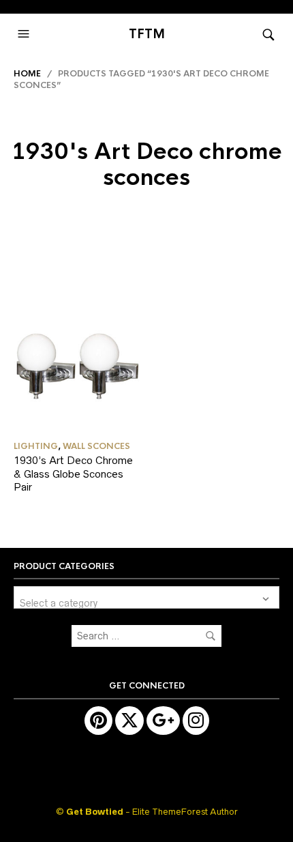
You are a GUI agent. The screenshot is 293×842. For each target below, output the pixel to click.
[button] (25, 34)
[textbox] (146, 597)
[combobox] (146, 597)
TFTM (147, 34)
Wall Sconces (96, 446)
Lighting (36, 446)
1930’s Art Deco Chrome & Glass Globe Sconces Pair (73, 473)
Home (27, 73)
